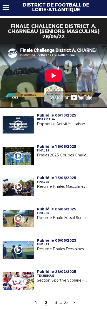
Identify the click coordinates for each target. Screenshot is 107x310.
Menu (8, 7)
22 (66, 302)
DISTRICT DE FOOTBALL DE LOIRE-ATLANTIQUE (56, 7)
